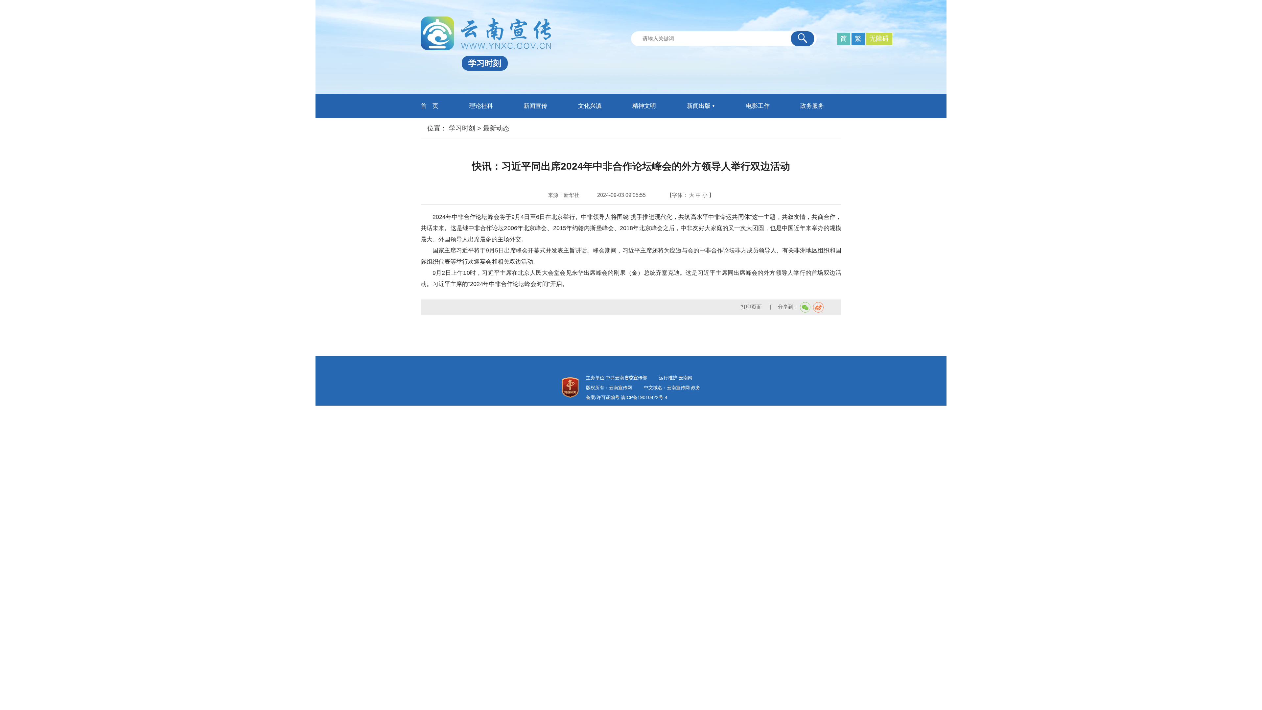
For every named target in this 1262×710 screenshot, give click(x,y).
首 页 (429, 106)
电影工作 (758, 106)
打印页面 (752, 307)
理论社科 (481, 106)
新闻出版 (699, 106)
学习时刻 (462, 128)
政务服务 (812, 106)
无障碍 (879, 38)
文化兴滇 (590, 106)
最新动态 (496, 128)
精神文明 (644, 106)
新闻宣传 (535, 106)
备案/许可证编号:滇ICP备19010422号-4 (626, 397)
